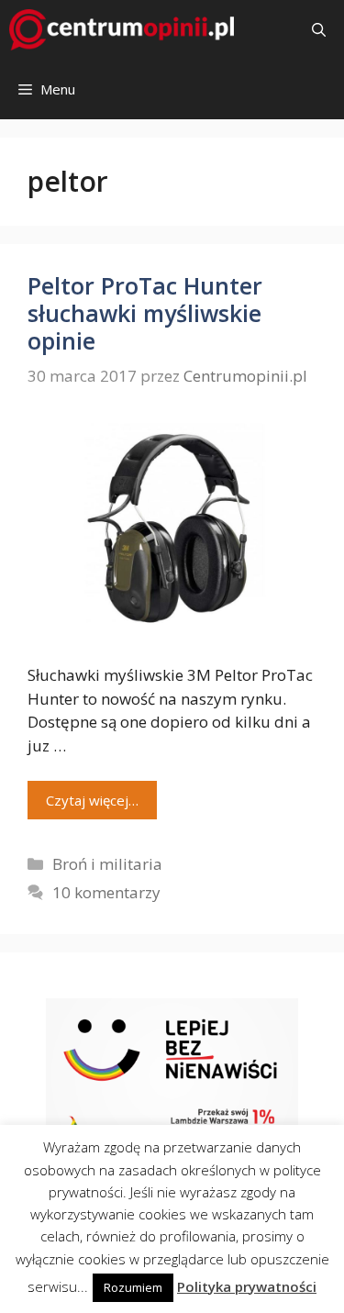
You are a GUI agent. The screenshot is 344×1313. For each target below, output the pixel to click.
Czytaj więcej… (92, 800)
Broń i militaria (107, 863)
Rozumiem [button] (133, 1287)
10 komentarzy (106, 892)
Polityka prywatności (246, 1286)
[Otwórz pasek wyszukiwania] (319, 30)
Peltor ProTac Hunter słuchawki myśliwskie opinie (145, 313)
